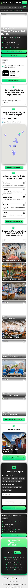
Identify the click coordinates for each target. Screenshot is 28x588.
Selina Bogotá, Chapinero (11, 299)
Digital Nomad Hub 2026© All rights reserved (14, 584)
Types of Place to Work (8, 484)
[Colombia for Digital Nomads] (4, 447)
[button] (14, 535)
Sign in (10, 552)
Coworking (5, 518)
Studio (19, 481)
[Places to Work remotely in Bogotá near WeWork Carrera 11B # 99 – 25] (13, 228)
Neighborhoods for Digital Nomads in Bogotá (14, 177)
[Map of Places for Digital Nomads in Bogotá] (13, 109)
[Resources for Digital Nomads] (5, 73)
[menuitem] (7, 578)
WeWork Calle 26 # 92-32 (11, 414)
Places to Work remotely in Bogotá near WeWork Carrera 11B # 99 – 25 (14, 233)
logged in (13, 100)
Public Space (8, 490)
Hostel (16, 118)
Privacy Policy (14, 581)
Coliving (15, 478)
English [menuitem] (8, 578)
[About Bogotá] (13, 426)
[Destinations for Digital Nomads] (14, 443)
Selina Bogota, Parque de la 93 (12, 260)
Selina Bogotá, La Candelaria (12, 280)
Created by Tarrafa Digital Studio (14, 587)
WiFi (4, 62)
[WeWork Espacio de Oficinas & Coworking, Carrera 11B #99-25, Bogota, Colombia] (3, 66)
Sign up (17, 552)
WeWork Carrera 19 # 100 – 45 (12, 357)
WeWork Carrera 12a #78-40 (12, 376)
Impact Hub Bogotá (9, 318)
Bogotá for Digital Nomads (10, 450)
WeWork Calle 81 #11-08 (10, 395)
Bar (5, 487)
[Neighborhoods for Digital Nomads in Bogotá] (13, 173)
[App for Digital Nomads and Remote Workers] (11, 2)
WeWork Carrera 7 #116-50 (11, 337)
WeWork (12, 71)
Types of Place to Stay (8, 475)
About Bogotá (14, 429)
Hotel (9, 118)
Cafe (10, 122)
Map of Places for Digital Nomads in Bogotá (14, 113)
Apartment (7, 478)
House (12, 481)
